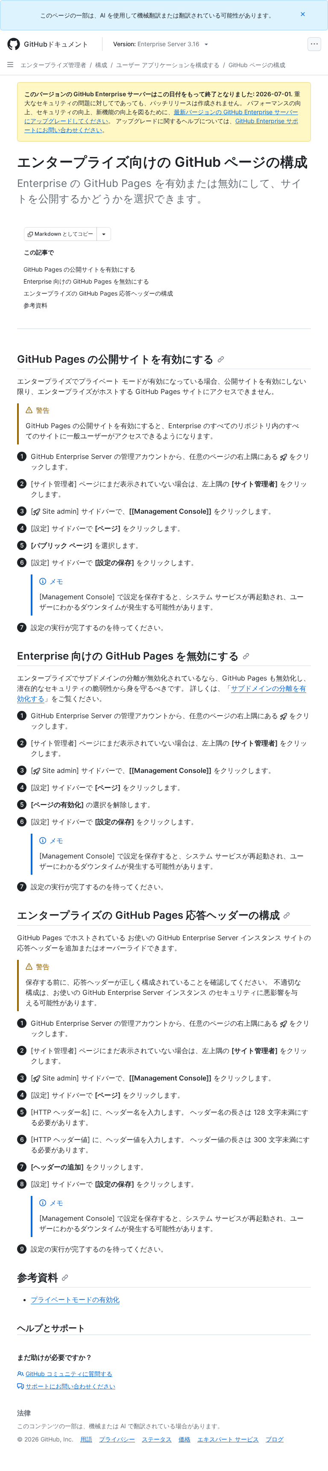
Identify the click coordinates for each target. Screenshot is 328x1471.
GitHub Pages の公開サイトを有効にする (115, 359)
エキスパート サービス (228, 1439)
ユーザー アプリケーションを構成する (168, 64)
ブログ (275, 1439)
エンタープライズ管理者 (53, 64)
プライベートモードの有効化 (75, 1299)
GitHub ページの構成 (256, 64)
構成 (101, 64)
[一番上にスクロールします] (309, 1452)
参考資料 (37, 1277)
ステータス (157, 1439)
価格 (184, 1439)
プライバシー (117, 1439)
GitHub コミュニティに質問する (69, 1373)
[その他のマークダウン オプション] (104, 234)
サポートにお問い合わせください (70, 1386)
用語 (86, 1439)
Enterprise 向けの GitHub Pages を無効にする (128, 656)
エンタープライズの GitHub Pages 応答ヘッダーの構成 (148, 915)
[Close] (303, 14)
